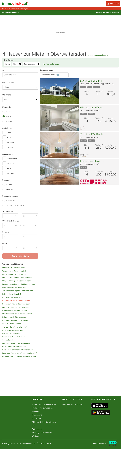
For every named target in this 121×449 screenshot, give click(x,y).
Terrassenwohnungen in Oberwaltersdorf (17, 291)
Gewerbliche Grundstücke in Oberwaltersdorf (19, 356)
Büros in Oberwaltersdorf (11, 333)
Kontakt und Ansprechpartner (44, 404)
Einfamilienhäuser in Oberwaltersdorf (16, 307)
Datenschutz (37, 429)
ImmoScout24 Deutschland (73, 404)
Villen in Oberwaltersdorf (11, 324)
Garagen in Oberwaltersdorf (12, 330)
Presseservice (38, 415)
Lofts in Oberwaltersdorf (11, 294)
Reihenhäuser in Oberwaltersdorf (14, 317)
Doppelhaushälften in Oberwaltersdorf (16, 320)
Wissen (115, 12)
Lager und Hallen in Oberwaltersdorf (16, 343)
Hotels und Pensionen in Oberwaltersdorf (17, 350)
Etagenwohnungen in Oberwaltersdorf (16, 281)
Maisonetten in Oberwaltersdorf (14, 287)
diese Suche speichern (98, 55)
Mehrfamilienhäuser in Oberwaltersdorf (17, 314)
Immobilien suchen (10, 12)
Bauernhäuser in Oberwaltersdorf (15, 310)
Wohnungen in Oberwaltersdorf (14, 271)
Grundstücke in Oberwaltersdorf (14, 327)
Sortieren (46, 70)
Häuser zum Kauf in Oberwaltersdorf (16, 304)
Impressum (36, 418)
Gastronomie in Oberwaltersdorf (14, 346)
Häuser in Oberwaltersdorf (12, 297)
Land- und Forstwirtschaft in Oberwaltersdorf (19, 353)
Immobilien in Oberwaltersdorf (13, 268)
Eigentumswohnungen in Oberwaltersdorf (18, 277)
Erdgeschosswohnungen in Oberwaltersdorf (18, 284)
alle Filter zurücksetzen (51, 64)
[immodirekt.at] (15, 4)
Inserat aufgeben (103, 12)
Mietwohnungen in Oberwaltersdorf (15, 274)
